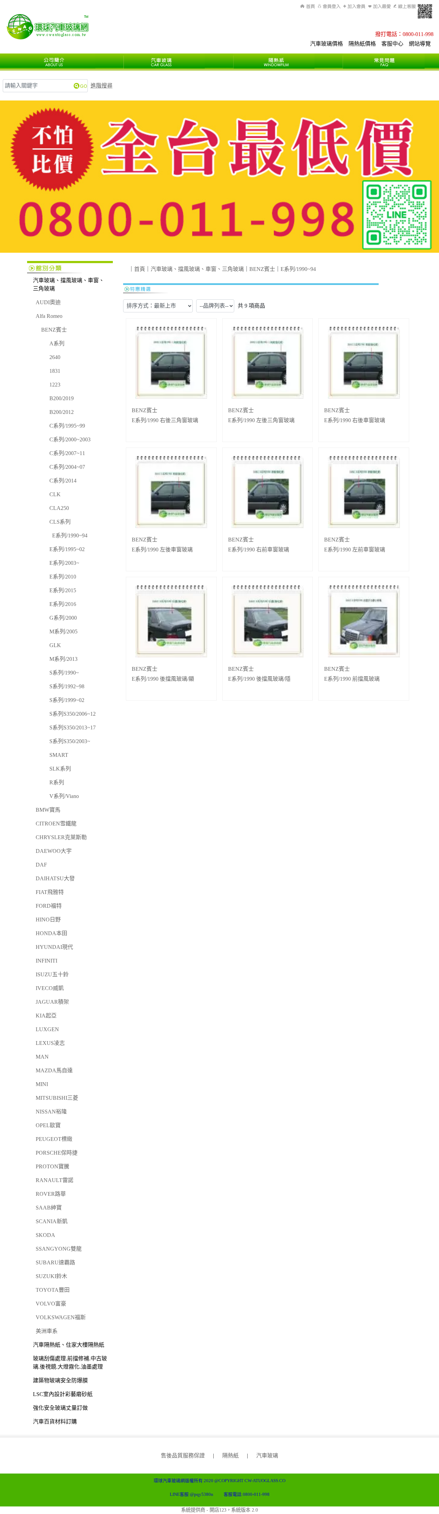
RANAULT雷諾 (54, 1180)
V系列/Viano (64, 796)
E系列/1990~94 (69, 535)
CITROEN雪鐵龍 (56, 823)
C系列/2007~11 (67, 453)
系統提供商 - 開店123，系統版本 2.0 (219, 1510)
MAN (42, 1057)
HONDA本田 (51, 933)
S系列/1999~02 (66, 700)
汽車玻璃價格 (326, 44)
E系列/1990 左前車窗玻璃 (354, 549)
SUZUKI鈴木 (51, 1276)
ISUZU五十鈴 (52, 974)
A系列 (56, 343)
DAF (41, 865)
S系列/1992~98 (66, 686)
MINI (42, 1084)
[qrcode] (425, 11)
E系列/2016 (62, 604)
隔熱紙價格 (362, 44)
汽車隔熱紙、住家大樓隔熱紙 (68, 1345)
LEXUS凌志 (50, 1043)
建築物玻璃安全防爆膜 (60, 1380)
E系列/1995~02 (67, 549)
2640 (54, 357)
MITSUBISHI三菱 (57, 1098)
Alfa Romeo (49, 316)
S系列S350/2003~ (69, 741)
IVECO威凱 (50, 988)
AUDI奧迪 (48, 302)
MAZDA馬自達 (54, 1070)
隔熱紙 (230, 1455)
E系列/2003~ (64, 563)
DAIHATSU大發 (55, 878)
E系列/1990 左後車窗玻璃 (162, 549)
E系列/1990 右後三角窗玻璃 (165, 420)
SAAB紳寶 (49, 1208)
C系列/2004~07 (67, 467)
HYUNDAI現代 (54, 947)
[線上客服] (404, 6)
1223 (54, 385)
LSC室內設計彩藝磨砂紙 (63, 1394)
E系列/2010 (62, 577)
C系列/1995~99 (67, 426)
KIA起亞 (46, 1015)
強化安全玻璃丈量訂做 (60, 1408)
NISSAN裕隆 (51, 1111)
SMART (58, 755)
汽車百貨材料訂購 (55, 1421)
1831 (54, 371)
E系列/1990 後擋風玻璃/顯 (163, 679)
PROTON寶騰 (52, 1166)
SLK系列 (60, 769)
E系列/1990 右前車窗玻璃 (258, 549)
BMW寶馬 (48, 810)
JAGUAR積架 (52, 1002)
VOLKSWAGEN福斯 (61, 1317)
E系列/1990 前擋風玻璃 (352, 679)
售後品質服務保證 (183, 1455)
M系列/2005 (63, 631)
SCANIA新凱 (52, 1221)
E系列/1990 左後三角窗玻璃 (261, 420)
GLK (55, 645)
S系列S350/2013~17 (72, 727)
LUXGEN (47, 1029)
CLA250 (59, 508)
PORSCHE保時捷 (57, 1153)
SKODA (45, 1235)
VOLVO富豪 (51, 1304)
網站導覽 (420, 44)
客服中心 (392, 44)
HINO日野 (48, 919)
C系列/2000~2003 (70, 439)
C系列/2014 (62, 481)
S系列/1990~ (64, 673)
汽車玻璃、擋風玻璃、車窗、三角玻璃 (68, 284)
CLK (55, 494)
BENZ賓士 (54, 330)
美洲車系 (47, 1331)
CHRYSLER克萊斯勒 (61, 837)
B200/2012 (61, 412)
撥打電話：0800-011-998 (404, 34)
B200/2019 (61, 398)
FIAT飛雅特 (50, 892)
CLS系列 (60, 522)
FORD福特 (49, 906)
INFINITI (46, 961)
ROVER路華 (51, 1194)
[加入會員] (354, 6)
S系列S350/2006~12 (72, 714)
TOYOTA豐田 (53, 1290)
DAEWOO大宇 (54, 851)
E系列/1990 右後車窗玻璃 (354, 420)
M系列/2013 (63, 659)
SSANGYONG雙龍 (59, 1249)
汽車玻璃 (267, 1455)
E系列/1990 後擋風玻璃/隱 (259, 679)
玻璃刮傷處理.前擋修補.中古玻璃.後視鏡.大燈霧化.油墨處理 (70, 1363)
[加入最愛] (379, 6)
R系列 (56, 782)
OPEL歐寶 (48, 1125)
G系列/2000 (63, 618)
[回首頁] (308, 6)
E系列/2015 (62, 590)
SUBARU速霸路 (55, 1262)
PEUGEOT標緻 (54, 1139)
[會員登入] (329, 6)
